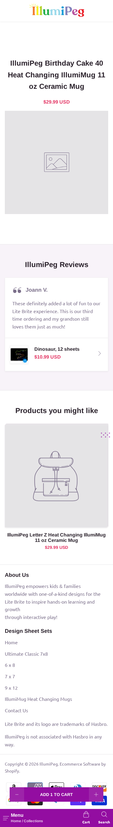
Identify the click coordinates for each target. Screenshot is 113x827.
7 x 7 (10, 676)
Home (11, 642)
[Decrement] (17, 794)
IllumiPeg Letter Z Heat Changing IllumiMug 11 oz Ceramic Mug (56, 537)
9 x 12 (11, 688)
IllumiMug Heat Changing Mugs (38, 699)
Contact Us (16, 710)
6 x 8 (10, 665)
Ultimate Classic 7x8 (26, 654)
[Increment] (96, 794)
